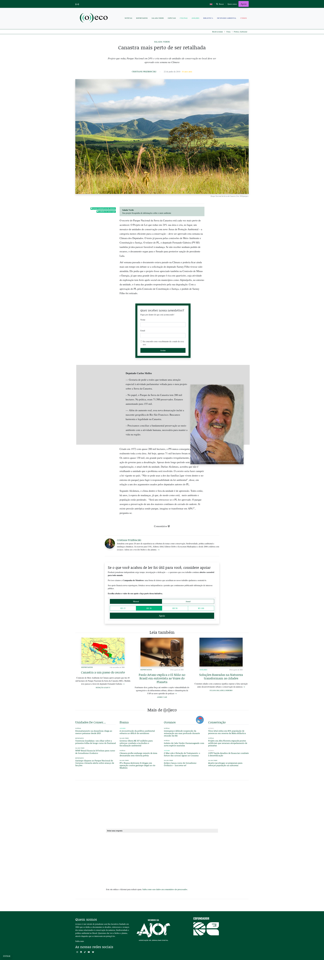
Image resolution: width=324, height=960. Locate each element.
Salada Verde (158, 18)
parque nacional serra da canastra (104, 208)
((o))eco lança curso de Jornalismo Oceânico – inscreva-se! (180, 764)
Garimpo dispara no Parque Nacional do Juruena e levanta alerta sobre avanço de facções (94, 763)
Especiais (172, 18)
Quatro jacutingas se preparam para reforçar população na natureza (225, 764)
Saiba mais (79, 941)
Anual (188, 601)
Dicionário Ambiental (226, 18)
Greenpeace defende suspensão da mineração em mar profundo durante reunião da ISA (182, 733)
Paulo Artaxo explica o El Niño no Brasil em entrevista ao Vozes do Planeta (162, 678)
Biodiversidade (217, 31)
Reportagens (142, 18)
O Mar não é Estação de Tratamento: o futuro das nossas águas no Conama (182, 754)
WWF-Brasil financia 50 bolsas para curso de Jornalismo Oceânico (95, 751)
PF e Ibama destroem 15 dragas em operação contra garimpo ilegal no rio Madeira (137, 765)
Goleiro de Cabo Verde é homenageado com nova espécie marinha (184, 744)
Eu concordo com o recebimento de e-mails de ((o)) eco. (163, 343)
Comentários (160, 526)
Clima (228, 31)
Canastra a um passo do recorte (103, 672)
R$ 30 (149, 608)
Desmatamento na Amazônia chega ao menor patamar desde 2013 (93, 732)
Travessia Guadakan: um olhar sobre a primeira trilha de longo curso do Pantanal (95, 741)
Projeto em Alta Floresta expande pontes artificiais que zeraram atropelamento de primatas (227, 743)
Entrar (6, 956)
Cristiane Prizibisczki (144, 71)
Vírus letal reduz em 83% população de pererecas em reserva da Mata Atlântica (227, 732)
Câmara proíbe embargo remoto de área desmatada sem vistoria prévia (138, 754)
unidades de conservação (107, 211)
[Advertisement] (228, 468)
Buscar (221, 4)
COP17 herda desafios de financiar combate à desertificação (228, 754)
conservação (217, 722)
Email (142, 330)
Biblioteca (208, 18)
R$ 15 (122, 608)
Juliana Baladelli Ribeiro (221, 690)
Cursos (243, 18)
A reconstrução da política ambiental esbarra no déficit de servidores (137, 732)
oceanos (170, 722)
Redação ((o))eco (103, 687)
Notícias (128, 18)
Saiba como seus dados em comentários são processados (164, 889)
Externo (211, 728)
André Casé (162, 697)
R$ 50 (175, 608)
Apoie (243, 4)
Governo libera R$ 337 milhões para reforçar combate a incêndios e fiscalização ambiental (136, 743)
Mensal (136, 601)
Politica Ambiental (240, 31)
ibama (124, 722)
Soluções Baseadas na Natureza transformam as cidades (221, 676)
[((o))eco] (94, 18)
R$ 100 (201, 608)
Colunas (183, 18)
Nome (142, 319)
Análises (195, 18)
